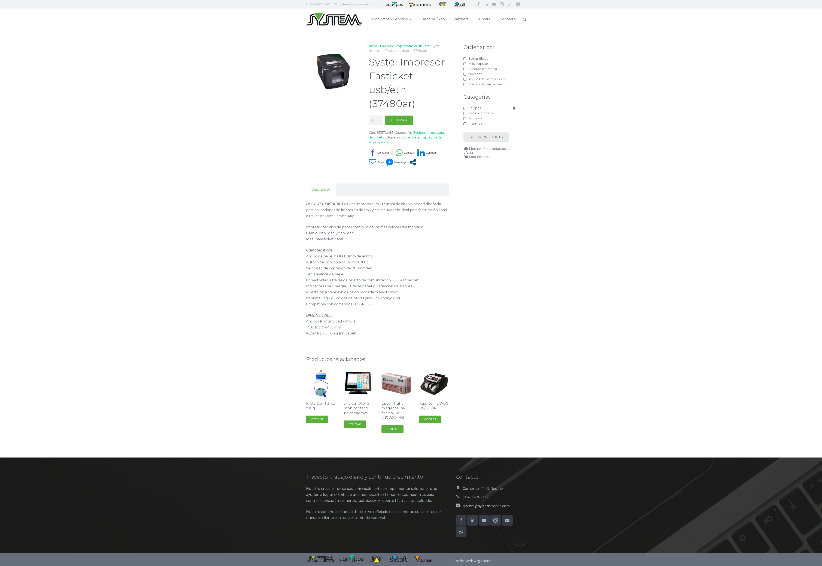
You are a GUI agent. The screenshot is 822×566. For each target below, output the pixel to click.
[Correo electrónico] (507, 520)
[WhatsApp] (509, 4)
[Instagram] (502, 4)
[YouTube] (494, 4)
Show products (486, 137)
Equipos (386, 46)
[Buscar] (524, 19)
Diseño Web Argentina (472, 561)
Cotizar (399, 120)
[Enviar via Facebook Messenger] (396, 162)
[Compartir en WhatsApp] (405, 152)
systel (385, 142)
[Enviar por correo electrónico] (376, 162)
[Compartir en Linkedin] (427, 152)
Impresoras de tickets (412, 46)
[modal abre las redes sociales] (413, 162)
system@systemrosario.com (358, 4)
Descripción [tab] (321, 189)
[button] (353, 50)
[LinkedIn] (486, 4)
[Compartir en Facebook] (379, 152)
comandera (410, 137)
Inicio (373, 46)
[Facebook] (478, 4)
